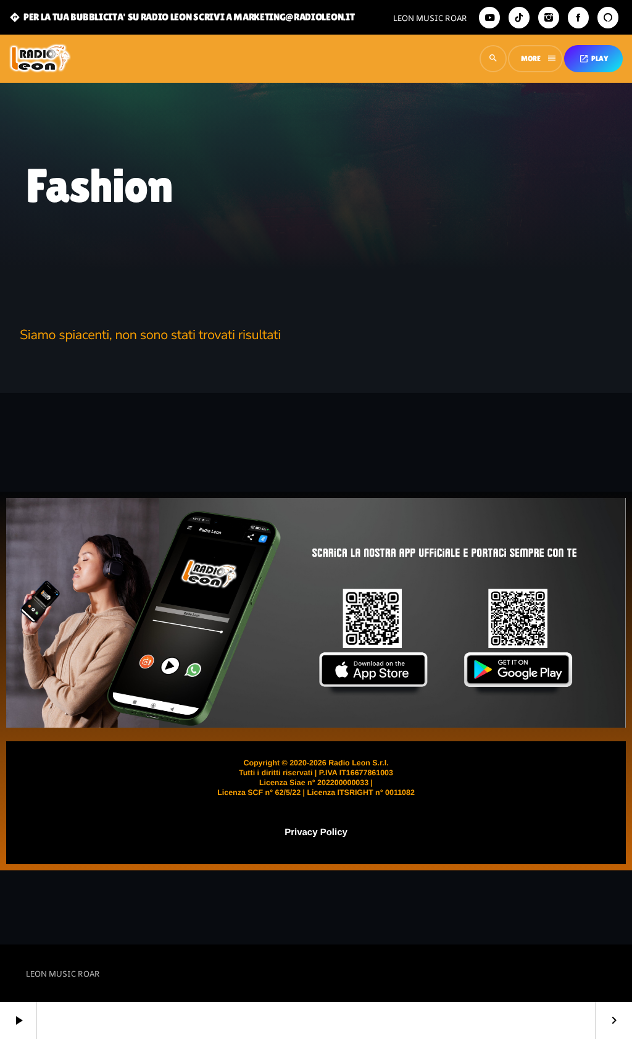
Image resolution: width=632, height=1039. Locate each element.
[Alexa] (607, 17)
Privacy (301, 832)
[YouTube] (489, 17)
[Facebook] (578, 17)
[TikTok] (519, 17)
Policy (332, 832)
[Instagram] (548, 17)
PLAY (593, 59)
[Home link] (40, 58)
